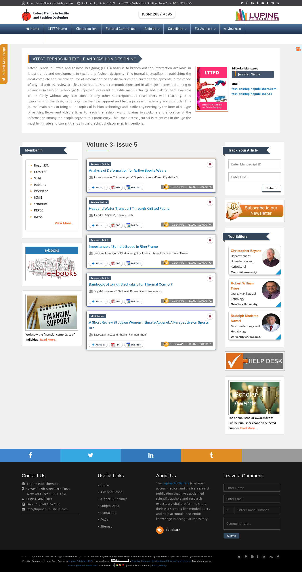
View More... (64, 223)
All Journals (232, 29)
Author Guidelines (113, 499)
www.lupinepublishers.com (82, 565)
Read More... (48, 340)
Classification (86, 29)
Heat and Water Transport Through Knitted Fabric (129, 209)
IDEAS (38, 217)
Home (35, 29)
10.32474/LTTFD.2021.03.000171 (191, 344)
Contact (32, 38)
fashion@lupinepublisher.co (251, 94)
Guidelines (175, 29)
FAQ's (104, 519)
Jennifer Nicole (249, 74)
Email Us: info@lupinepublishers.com (49, 3)
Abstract (100, 187)
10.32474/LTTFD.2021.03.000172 (191, 301)
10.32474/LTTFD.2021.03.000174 (191, 224)
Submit (271, 188)
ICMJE (37, 197)
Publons (39, 184)
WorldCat (40, 191)
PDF (118, 187)
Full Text (135, 187)
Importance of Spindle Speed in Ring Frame (123, 247)
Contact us (107, 513)
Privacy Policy (158, 565)
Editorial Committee (121, 29)
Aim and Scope (110, 492)
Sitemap (106, 526)
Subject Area (109, 506)
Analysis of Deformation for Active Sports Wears (127, 171)
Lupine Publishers (175, 483)
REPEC (38, 210)
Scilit (37, 178)
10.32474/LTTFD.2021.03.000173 (191, 263)
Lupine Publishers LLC (80, 560)
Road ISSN (41, 165)
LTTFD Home (57, 29)
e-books (51, 250)
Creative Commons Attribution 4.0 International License (161, 560)
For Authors (203, 29)
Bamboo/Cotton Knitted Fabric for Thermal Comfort (130, 284)
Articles (150, 29)
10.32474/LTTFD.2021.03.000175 (191, 187)
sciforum (40, 204)
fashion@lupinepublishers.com (253, 89)
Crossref (39, 172)
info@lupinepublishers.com (47, 509)
